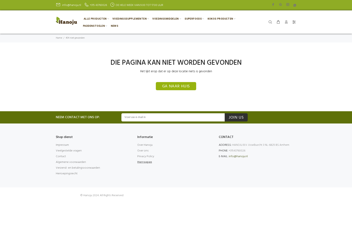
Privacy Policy (145, 156)
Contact (61, 156)
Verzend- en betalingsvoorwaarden (78, 168)
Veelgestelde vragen (69, 150)
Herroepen (144, 162)
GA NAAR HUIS (176, 86)
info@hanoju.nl (238, 156)
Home (59, 38)
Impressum (62, 145)
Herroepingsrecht (67, 173)
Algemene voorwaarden (71, 162)
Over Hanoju (145, 145)
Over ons (142, 150)
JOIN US (236, 117)
